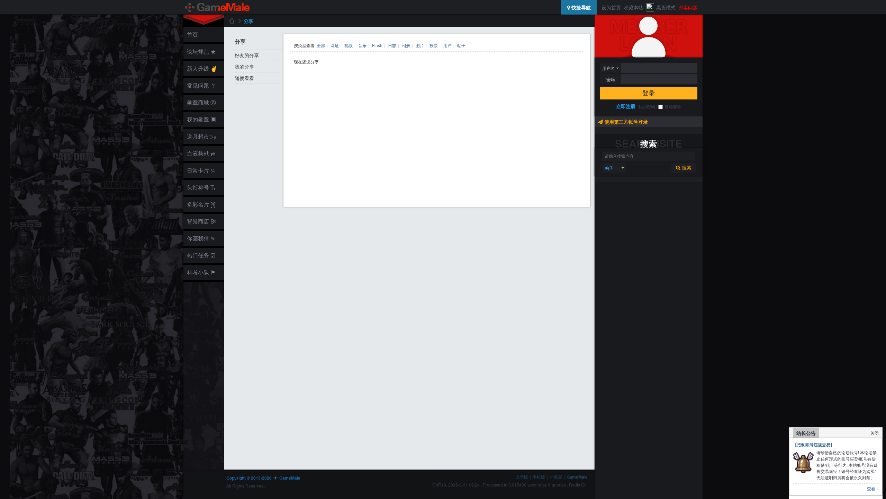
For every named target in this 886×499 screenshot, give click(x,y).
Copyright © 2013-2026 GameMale (263, 478)
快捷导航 (580, 7)
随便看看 (244, 78)
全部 (321, 45)
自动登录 (672, 106)
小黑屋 (556, 477)
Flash (377, 45)
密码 (610, 79)
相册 (406, 45)
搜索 (685, 167)
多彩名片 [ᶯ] (201, 204)
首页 (192, 34)
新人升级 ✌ (202, 68)
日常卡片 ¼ (201, 170)
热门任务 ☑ (201, 255)
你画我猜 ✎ (201, 238)
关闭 (874, 433)
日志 (392, 45)
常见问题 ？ (201, 85)
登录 (648, 93)
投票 (434, 45)
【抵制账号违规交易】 (813, 444)
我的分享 (244, 66)
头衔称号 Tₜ (201, 187)
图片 (420, 45)
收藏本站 (633, 7)
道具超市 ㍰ (200, 136)
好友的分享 (247, 55)
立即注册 (625, 106)
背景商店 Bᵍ (201, 221)
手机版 (539, 477)
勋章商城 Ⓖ (201, 102)
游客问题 (688, 7)
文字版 (522, 477)
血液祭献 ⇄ (201, 153)
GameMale (231, 21)
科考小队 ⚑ (201, 272)
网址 (335, 45)
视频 (348, 45)
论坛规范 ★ (201, 51)
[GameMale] (217, 7)
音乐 (362, 45)
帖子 (609, 168)
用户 (447, 45)
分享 (248, 20)
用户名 (608, 68)
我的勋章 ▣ (201, 119)
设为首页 (611, 7)
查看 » (873, 488)
